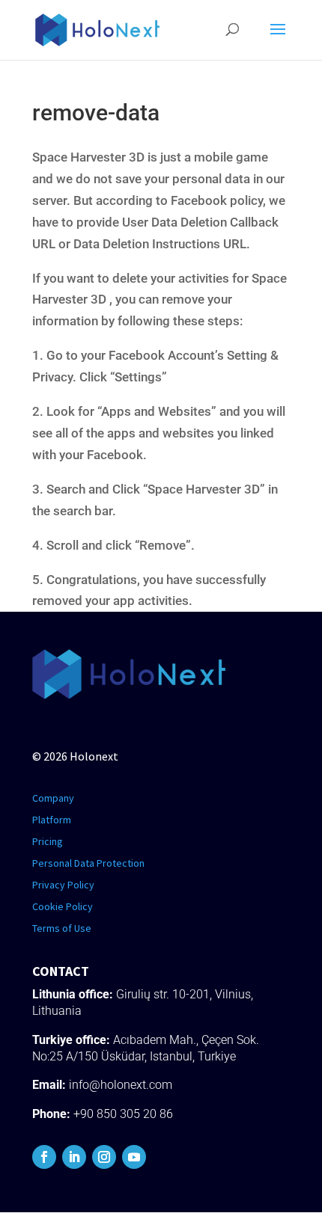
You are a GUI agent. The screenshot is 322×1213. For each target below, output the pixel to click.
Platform (51, 819)
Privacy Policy (63, 884)
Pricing (47, 841)
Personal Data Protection (88, 863)
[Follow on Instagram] (104, 1157)
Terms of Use (61, 928)
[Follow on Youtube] (134, 1157)
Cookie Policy (62, 906)
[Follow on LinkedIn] (74, 1157)
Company (53, 798)
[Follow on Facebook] (44, 1157)
